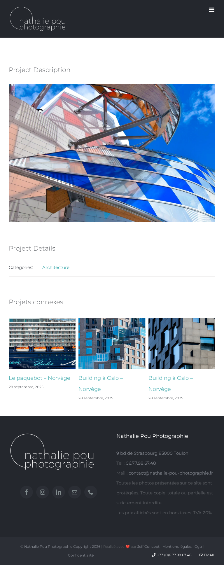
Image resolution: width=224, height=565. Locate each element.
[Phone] (90, 492)
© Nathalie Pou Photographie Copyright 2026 (60, 546)
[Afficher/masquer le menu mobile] (212, 10)
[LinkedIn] (58, 492)
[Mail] (74, 492)
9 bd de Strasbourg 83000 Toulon (152, 453)
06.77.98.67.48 (141, 463)
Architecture (55, 267)
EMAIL (209, 555)
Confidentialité (81, 555)
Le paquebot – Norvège (39, 378)
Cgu (198, 546)
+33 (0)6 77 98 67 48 (174, 555)
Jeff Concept (148, 546)
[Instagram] (42, 492)
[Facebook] (26, 492)
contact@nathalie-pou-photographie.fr (171, 473)
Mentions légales (177, 546)
